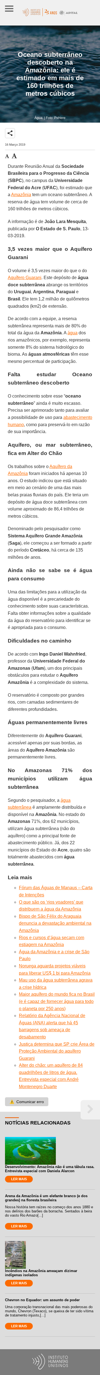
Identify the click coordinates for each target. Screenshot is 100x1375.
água (73, 332)
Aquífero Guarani (24, 277)
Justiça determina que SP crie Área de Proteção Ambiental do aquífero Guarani (56, 1051)
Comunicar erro (26, 1102)
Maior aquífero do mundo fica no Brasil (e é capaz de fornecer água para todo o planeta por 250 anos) (57, 1001)
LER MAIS (19, 1179)
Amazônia (21, 194)
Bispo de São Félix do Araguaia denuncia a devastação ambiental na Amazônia (55, 923)
